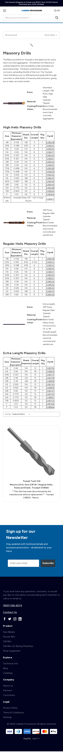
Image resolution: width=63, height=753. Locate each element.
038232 (50, 175)
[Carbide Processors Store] (32, 10)
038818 (50, 381)
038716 (50, 368)
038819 (50, 387)
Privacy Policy (10, 707)
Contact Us (10, 612)
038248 (50, 188)
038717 (50, 374)
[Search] (57, 18)
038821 (50, 397)
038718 (50, 378)
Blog (5, 668)
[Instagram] (14, 618)
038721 (50, 391)
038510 (50, 262)
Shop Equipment (12, 650)
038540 (50, 294)
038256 (50, 191)
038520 (50, 275)
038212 (50, 145)
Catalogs (8, 673)
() (58, 10)
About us (8, 685)
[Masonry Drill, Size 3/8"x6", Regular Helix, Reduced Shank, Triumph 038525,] (31, 452)
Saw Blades (9, 632)
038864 (50, 407)
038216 (50, 149)
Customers (9, 695)
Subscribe (48, 563)
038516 (50, 268)
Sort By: (8, 414)
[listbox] (22, 414)
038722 (50, 394)
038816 (50, 371)
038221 (50, 158)
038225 (50, 165)
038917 (50, 199)
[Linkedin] (20, 618)
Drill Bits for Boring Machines (18, 646)
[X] (9, 618)
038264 (50, 194)
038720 (50, 384)
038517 (50, 272)
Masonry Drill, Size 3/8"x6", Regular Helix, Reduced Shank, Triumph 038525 (31, 486)
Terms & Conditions (13, 712)
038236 (50, 181)
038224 (50, 162)
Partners (7, 690)
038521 (50, 278)
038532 (50, 288)
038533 (50, 291)
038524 (50, 281)
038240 (50, 184)
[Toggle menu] (4, 10)
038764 (50, 404)
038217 (50, 152)
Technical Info (10, 663)
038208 (50, 142)
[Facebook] (4, 618)
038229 (50, 171)
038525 (50, 285)
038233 (50, 178)
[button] (31, 35)
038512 (50, 265)
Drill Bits (7, 641)
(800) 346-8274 (12, 605)
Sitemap (7, 717)
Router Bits (9, 636)
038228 (50, 168)
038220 (50, 155)
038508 (50, 259)
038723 (50, 400)
